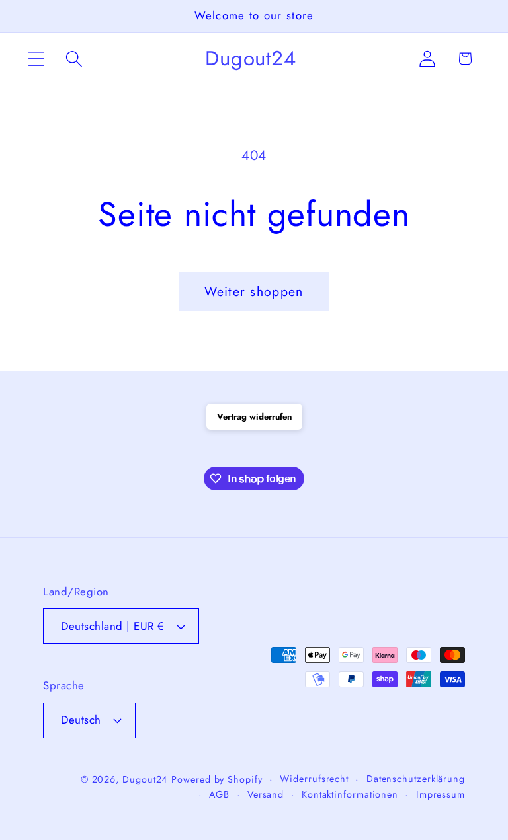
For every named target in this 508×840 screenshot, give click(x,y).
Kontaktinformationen (350, 794)
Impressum (440, 794)
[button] (36, 58)
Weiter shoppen (253, 291)
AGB (219, 794)
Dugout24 (144, 779)
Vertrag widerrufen (254, 416)
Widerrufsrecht (314, 778)
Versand (265, 794)
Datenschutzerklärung (415, 778)
